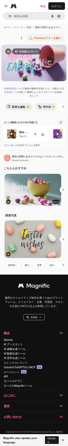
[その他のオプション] (21, 38)
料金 (43, 6)
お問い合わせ (13, 417)
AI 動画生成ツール (13, 88)
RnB (27, 136)
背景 (39, 265)
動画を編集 (16, 107)
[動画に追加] (35, 134)
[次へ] (63, 106)
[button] (34, 317)
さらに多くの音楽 (13, 145)
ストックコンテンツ (16, 362)
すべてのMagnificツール (18, 385)
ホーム (7, 27)
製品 (7, 333)
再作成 (44, 107)
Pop (21, 136)
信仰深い (12, 265)
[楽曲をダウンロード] (42, 134)
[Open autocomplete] (8, 16)
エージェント (15, 372)
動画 (29, 27)
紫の (27, 265)
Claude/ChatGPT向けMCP (22, 367)
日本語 (34, 317)
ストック (18, 27)
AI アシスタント (13, 344)
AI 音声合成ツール (15, 358)
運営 (7, 406)
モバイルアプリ (13, 381)
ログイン (56, 6)
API (6, 376)
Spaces (8, 339)
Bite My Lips (24, 132)
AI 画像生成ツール (15, 349)
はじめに (10, 395)
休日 (52, 265)
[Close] (63, 440)
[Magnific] (34, 286)
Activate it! (51, 440)
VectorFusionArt (20, 160)
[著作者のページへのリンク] (7, 158)
